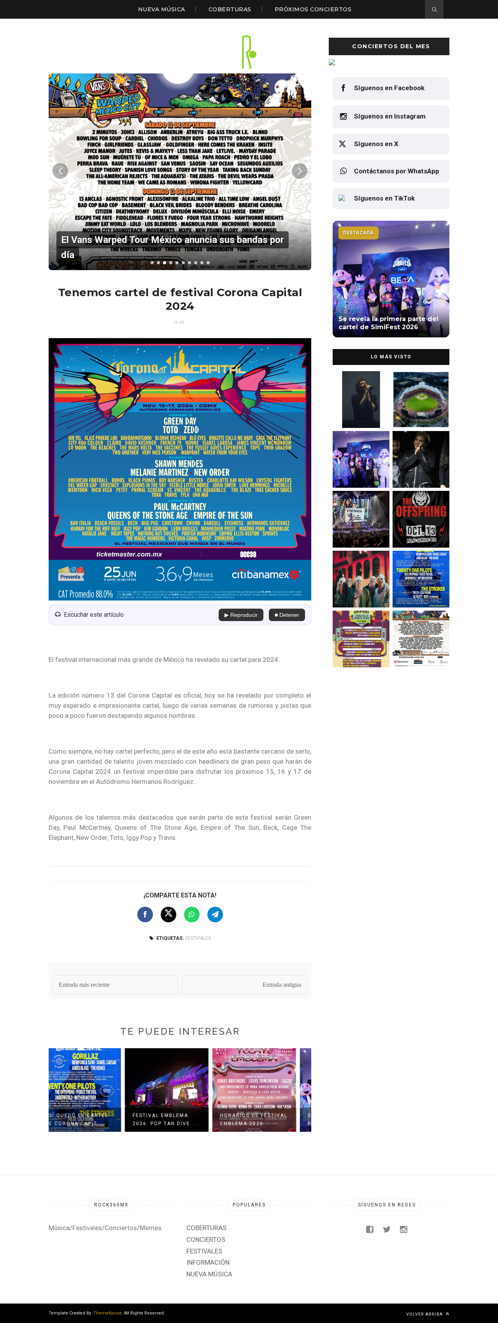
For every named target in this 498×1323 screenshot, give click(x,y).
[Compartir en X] (168, 914)
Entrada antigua (282, 984)
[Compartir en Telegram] (215, 914)
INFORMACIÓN (208, 1262)
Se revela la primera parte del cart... (266, 1119)
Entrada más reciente (84, 984)
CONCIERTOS (205, 1239)
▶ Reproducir (241, 615)
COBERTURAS (230, 9)
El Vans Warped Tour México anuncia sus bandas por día (419, 651)
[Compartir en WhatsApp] (192, 914)
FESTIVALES (198, 938)
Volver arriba (425, 1314)
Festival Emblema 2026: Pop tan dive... (90, 1119)
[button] (152, 262)
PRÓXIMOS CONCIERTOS (313, 9)
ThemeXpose (107, 1313)
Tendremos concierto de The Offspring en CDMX (420, 531)
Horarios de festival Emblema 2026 (179, 1119)
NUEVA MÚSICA (161, 9)
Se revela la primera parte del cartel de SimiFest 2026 (357, 471)
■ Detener (287, 615)
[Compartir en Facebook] (145, 914)
